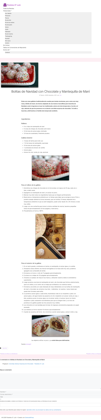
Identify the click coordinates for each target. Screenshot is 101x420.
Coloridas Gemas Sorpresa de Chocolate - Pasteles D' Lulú (26, 364)
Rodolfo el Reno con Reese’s (94, 353)
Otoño (6, 29)
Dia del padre (8, 24)
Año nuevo (7, 40)
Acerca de (6, 50)
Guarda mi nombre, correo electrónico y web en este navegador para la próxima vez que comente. (28, 401)
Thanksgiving (8, 36)
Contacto (7, 52)
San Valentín (8, 13)
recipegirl (28, 344)
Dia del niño (8, 20)
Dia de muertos (9, 34)
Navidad (7, 38)
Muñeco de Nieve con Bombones (9, 353)
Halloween (7, 31)
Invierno (7, 43)
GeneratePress (29, 417)
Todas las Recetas (8, 8)
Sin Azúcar (6, 45)
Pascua (7, 18)
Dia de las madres (9, 22)
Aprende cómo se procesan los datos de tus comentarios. (44, 410)
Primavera (7, 15)
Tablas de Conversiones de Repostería (14, 47)
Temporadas (7, 11)
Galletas (5, 348)
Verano (7, 27)
